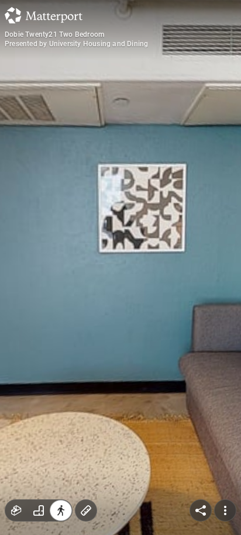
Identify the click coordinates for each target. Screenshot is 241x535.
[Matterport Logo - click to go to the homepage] (43, 15)
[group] (39, 510)
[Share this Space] (201, 510)
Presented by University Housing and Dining (76, 44)
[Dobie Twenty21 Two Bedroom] (120, 267)
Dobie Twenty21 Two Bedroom (54, 34)
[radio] (16, 510)
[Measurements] (86, 510)
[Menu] (225, 510)
